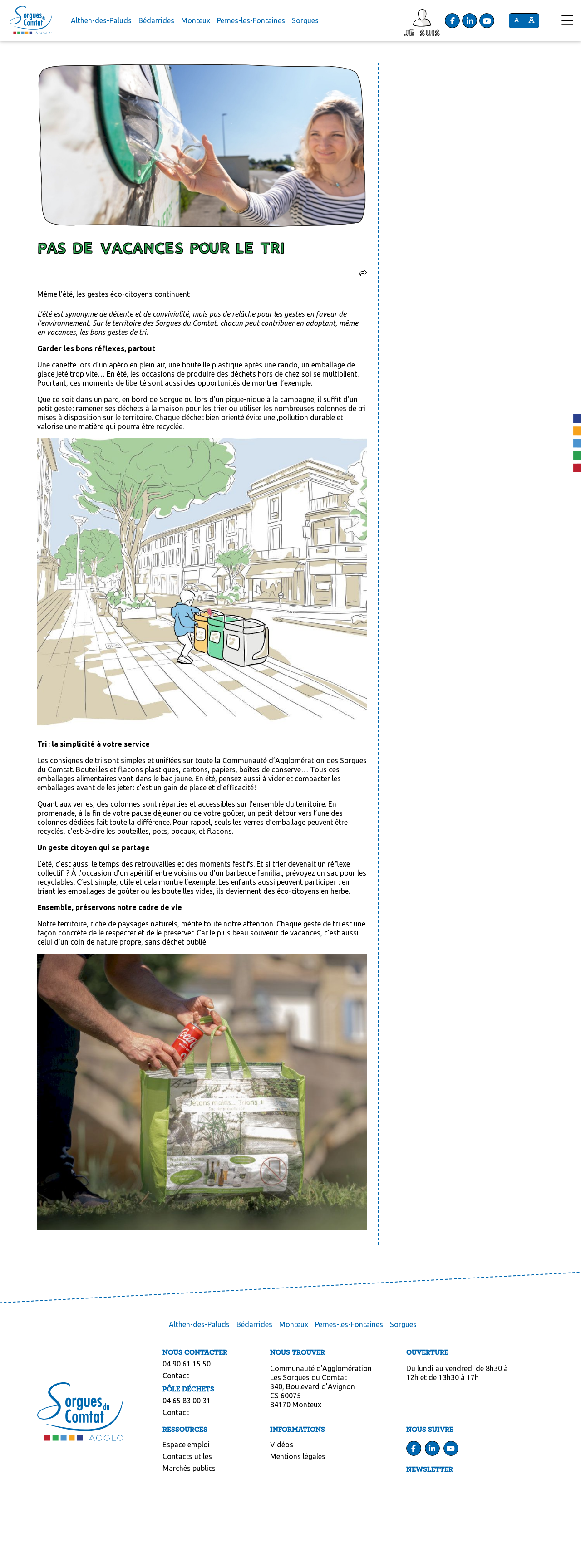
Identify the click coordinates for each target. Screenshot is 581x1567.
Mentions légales (297, 1456)
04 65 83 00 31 (186, 1400)
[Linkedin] (470, 21)
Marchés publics (189, 1468)
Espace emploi (186, 1444)
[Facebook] (452, 21)
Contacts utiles (187, 1456)
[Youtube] (487, 21)
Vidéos (281, 1444)
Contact (175, 1375)
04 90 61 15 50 (186, 1363)
